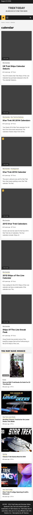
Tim (13, 386)
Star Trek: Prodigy (7, 489)
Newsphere (16, 513)
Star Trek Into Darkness (17, 117)
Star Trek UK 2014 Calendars (16, 120)
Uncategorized (15, 168)
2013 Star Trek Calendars (15, 224)
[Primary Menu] (8, 17)
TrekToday (16, 8)
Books (4, 379)
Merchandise (6, 63)
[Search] (30, 17)
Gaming (5, 454)
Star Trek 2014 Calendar (14, 172)
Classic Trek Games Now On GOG (14, 457)
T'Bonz (14, 72)
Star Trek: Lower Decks (9, 417)
